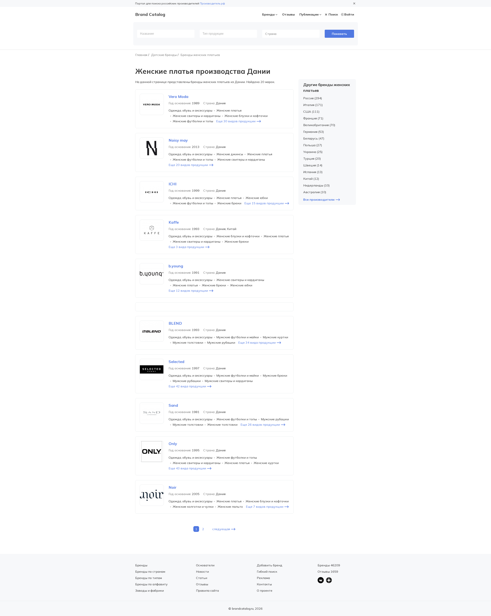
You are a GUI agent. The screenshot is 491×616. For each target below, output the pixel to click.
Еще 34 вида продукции (257, 342)
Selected (176, 361)
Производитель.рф (212, 3)
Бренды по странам (150, 571)
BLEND (175, 323)
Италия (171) (313, 105)
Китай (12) (311, 179)
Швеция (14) (312, 165)
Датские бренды (164, 55)
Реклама (263, 578)
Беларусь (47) (313, 138)
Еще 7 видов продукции (264, 506)
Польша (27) (312, 145)
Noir (172, 487)
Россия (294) (312, 98)
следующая (221, 529)
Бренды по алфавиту (151, 584)
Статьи (201, 578)
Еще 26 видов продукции (260, 424)
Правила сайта (207, 590)
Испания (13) (313, 172)
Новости (202, 571)
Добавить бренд (269, 565)
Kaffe (174, 222)
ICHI (172, 184)
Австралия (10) (314, 192)
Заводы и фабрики (149, 590)
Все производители (318, 199)
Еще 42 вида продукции (187, 386)
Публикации (309, 14)
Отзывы (288, 14)
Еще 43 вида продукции (187, 468)
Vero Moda (178, 96)
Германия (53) (313, 132)
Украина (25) (313, 152)
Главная (141, 55)
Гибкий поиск (267, 571)
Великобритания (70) (319, 125)
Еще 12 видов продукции (188, 290)
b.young (176, 266)
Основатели (205, 565)
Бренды (268, 14)
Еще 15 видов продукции (264, 203)
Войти (349, 14)
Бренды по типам (148, 578)
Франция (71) (313, 118)
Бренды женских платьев (200, 55)
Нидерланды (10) (316, 185)
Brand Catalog (150, 14)
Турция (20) (312, 158)
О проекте (264, 590)
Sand (173, 405)
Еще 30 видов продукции (235, 121)
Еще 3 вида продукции (186, 247)
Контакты (264, 584)
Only (173, 443)
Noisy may (178, 140)
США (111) (311, 111)
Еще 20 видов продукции (188, 165)
